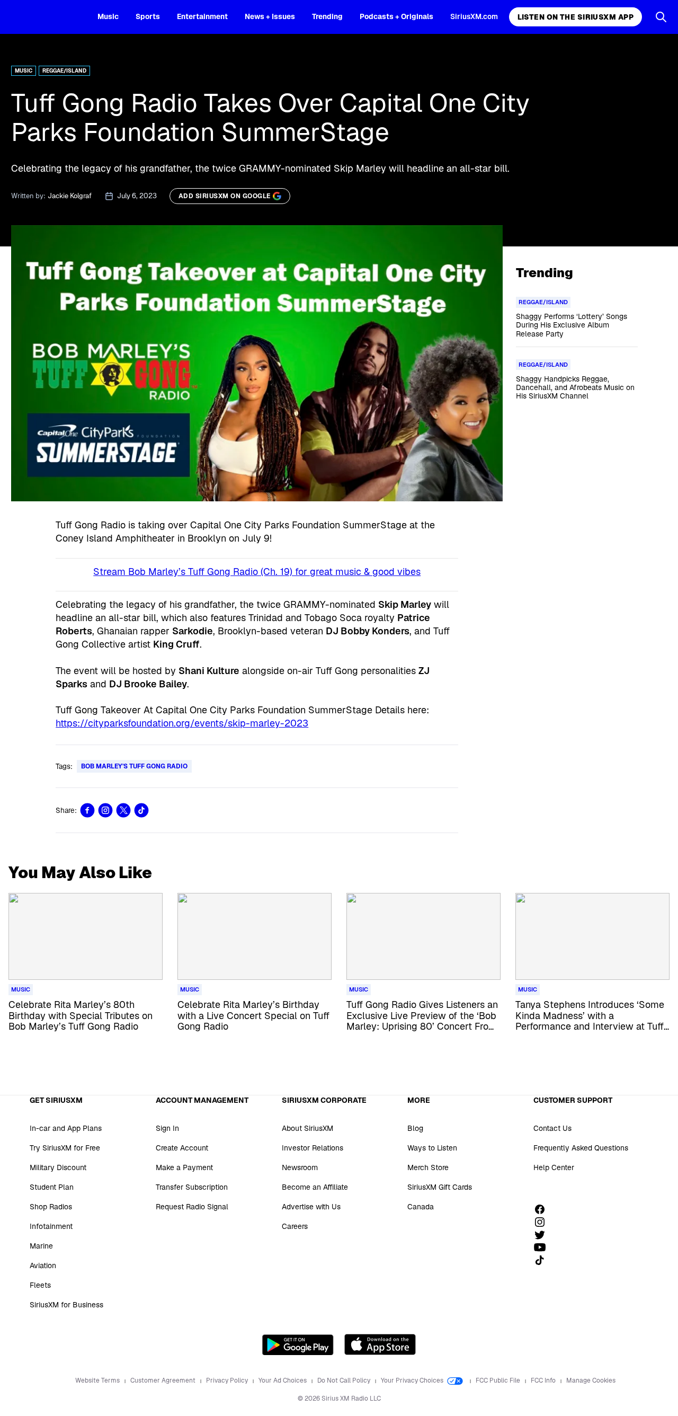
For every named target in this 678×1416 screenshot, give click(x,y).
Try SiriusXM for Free (65, 1148)
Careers (295, 1226)
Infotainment (51, 1226)
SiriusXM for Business (66, 1304)
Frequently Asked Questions (580, 1148)
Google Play (298, 1344)
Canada (420, 1206)
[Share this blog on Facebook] (87, 810)
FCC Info (544, 1380)
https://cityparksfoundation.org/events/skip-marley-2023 (182, 723)
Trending (327, 16)
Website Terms (98, 1380)
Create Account (182, 1148)
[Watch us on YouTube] (543, 1247)
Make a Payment (184, 1167)
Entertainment (202, 16)
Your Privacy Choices (413, 1380)
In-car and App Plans (66, 1128)
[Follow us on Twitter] (543, 1234)
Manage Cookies (590, 1380)
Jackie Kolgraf (70, 195)
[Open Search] (661, 17)
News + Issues (270, 16)
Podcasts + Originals (396, 16)
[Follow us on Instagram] (543, 1222)
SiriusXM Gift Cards (439, 1187)
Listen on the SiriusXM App (576, 17)
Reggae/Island (64, 70)
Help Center (553, 1167)
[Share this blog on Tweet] (123, 810)
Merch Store (428, 1167)
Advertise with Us (311, 1206)
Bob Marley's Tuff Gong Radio (134, 766)
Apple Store (380, 1344)
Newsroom (300, 1167)
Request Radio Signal (192, 1206)
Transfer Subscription (192, 1187)
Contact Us (552, 1128)
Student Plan (52, 1187)
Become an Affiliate (315, 1187)
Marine (41, 1246)
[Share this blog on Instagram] (105, 810)
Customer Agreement (163, 1380)
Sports (148, 16)
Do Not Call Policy (344, 1380)
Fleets (40, 1285)
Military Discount (58, 1167)
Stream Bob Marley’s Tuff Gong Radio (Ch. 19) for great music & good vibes (257, 571)
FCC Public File (499, 1380)
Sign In (167, 1128)
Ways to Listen (432, 1148)
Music (108, 16)
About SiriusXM (307, 1128)
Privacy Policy (227, 1380)
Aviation (43, 1265)
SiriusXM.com (474, 16)
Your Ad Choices (283, 1380)
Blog (415, 1128)
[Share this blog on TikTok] (141, 810)
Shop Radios (51, 1206)
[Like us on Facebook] (543, 1209)
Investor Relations (312, 1148)
